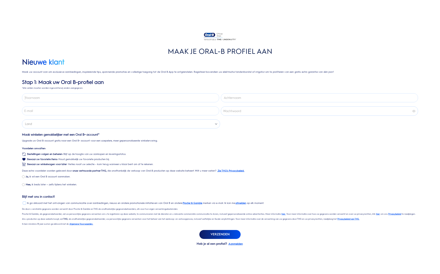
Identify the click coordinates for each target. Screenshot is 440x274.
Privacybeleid (394, 214)
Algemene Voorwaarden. (81, 224)
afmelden (240, 203)
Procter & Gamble (192, 203)
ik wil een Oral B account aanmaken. (48, 176)
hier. (284, 214)
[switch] (414, 111)
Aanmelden (235, 243)
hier (378, 214)
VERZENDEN (220, 234)
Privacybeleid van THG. (348, 219)
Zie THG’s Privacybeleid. (230, 170)
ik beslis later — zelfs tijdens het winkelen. (51, 184)
